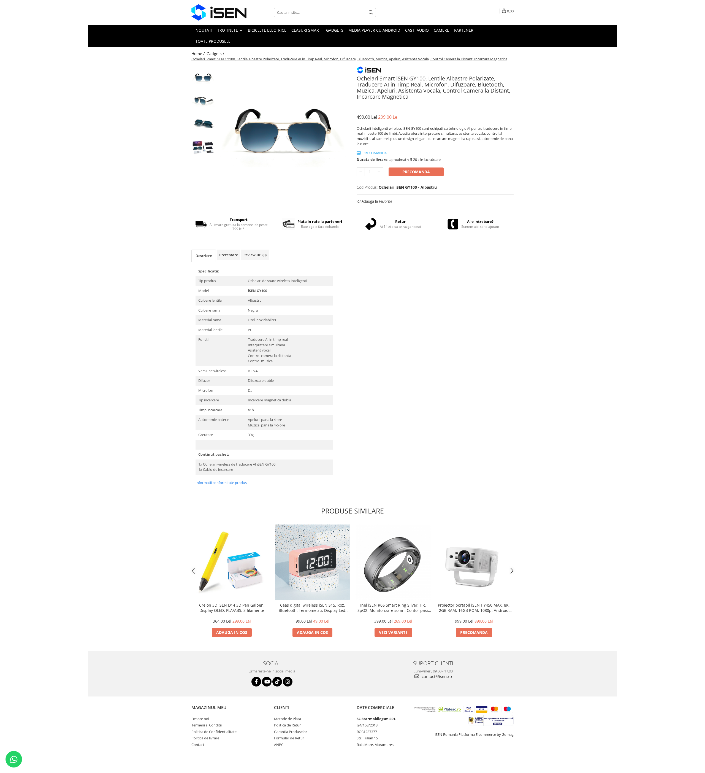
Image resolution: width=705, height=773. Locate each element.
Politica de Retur (287, 725)
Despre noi (200, 718)
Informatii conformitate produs (221, 482)
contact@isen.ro (436, 676)
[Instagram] (287, 681)
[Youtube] (267, 681)
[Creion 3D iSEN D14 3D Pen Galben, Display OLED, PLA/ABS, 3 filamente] (231, 562)
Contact (197, 744)
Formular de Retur (289, 738)
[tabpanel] (283, 131)
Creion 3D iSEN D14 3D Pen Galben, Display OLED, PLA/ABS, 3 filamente (232, 607)
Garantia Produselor (290, 731)
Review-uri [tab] (255, 254)
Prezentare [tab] (228, 254)
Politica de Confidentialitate (214, 731)
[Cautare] (371, 12)
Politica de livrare (205, 738)
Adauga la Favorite (376, 201)
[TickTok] (277, 681)
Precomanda (416, 171)
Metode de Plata (287, 718)
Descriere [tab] (204, 255)
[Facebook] (256, 681)
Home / (198, 53)
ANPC (278, 744)
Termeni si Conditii (206, 725)
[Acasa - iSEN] (218, 12)
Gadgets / (216, 53)
